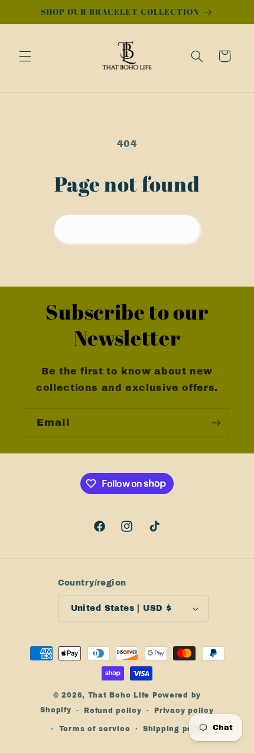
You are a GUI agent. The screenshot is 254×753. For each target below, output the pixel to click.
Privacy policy (183, 710)
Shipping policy (175, 728)
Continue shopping (127, 228)
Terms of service (95, 728)
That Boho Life (118, 695)
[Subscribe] (216, 422)
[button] (24, 56)
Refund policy (113, 710)
